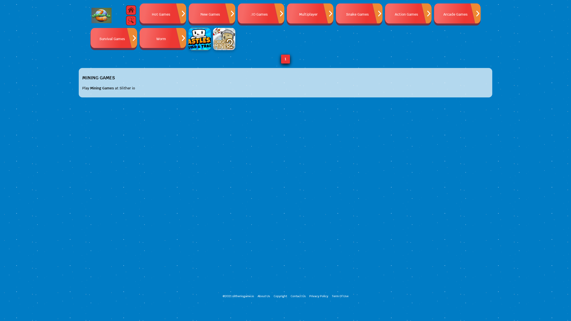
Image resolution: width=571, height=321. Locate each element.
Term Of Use (340, 296)
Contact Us (298, 296)
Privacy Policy (318, 296)
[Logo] (101, 16)
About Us (264, 296)
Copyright (280, 296)
